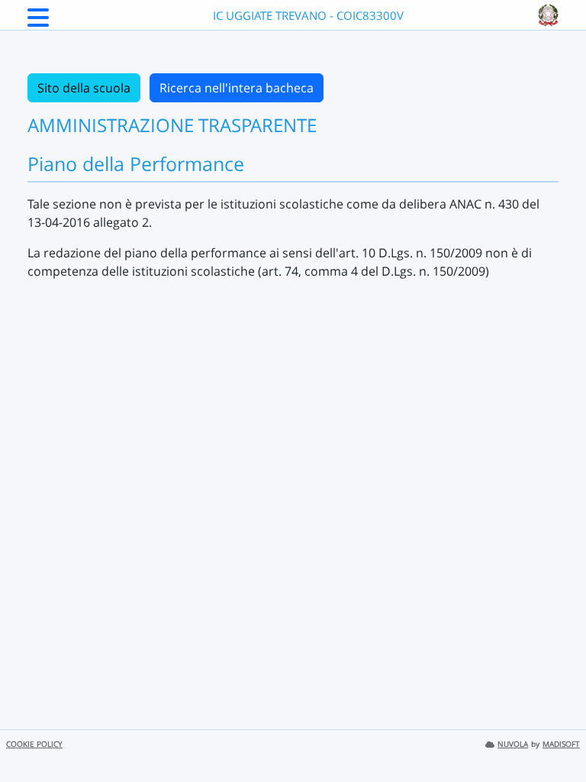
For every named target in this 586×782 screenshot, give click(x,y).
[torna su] (555, 735)
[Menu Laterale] (38, 22)
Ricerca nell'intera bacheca (236, 87)
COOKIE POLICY (34, 744)
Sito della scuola (83, 87)
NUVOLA (512, 744)
